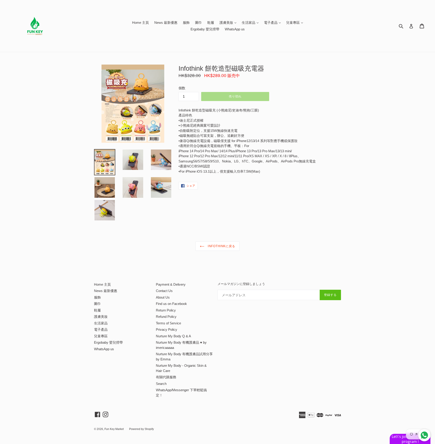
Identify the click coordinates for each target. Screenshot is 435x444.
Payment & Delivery (171, 284)
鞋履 (210, 22)
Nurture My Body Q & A (173, 336)
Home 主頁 (140, 22)
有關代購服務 (166, 377)
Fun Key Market (114, 429)
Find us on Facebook (171, 304)
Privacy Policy (166, 329)
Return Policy (166, 310)
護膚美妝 (229, 22)
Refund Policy (166, 317)
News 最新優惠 (165, 22)
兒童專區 (295, 22)
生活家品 (251, 22)
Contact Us (164, 291)
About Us (163, 297)
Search (161, 384)
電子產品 (273, 22)
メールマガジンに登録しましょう (241, 284)
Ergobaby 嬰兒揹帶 (205, 29)
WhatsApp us (235, 29)
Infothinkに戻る (221, 246)
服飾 (186, 22)
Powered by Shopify (141, 429)
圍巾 (198, 22)
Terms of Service (168, 323)
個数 (182, 88)
